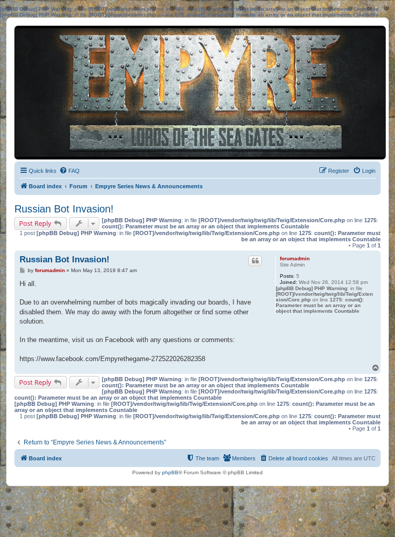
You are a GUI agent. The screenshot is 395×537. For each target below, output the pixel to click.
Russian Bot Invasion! (64, 208)
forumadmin (295, 258)
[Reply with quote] (255, 261)
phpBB (170, 472)
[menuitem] (69, 171)
